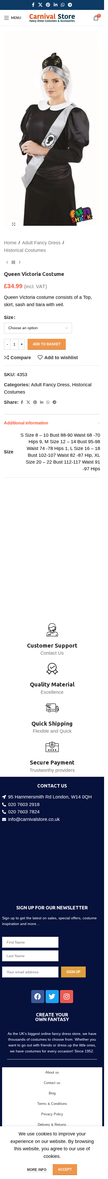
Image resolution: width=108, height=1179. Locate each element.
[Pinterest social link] (48, 5)
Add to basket (47, 336)
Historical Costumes (25, 242)
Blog (52, 1093)
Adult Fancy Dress (41, 234)
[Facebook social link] (33, 5)
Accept (65, 1169)
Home (10, 234)
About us (52, 1072)
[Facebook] (37, 996)
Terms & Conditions (52, 1104)
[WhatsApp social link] (62, 5)
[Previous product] (7, 254)
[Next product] (20, 254)
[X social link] (40, 5)
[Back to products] (13, 254)
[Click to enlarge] (14, 216)
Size (8, 309)
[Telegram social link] (70, 5)
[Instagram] (66, 996)
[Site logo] (52, 17)
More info (37, 1170)
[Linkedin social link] (55, 5)
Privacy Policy (52, 1114)
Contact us (52, 1083)
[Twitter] (52, 996)
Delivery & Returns (52, 1125)
